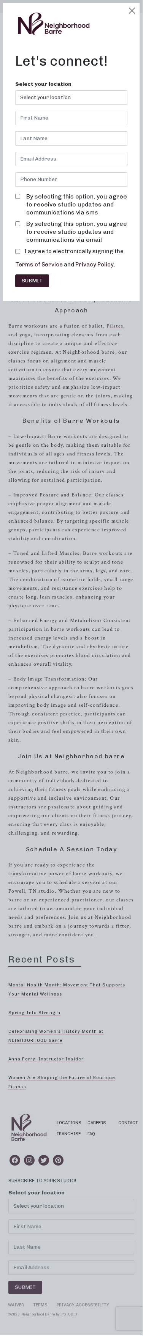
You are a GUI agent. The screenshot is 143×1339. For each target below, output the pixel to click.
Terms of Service (39, 264)
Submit (32, 280)
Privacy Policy (94, 264)
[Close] (132, 11)
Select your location (43, 84)
